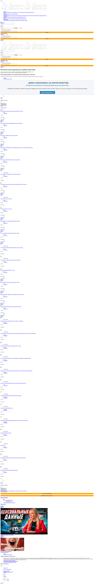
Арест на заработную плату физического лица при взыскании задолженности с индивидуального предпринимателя (18, 333)
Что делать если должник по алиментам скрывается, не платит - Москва (12, 247)
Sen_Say (5, 446)
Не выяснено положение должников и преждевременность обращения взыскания (13, 457)
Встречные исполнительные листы (6, 432)
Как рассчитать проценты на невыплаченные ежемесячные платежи (11, 395)
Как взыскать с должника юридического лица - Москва (9, 135)
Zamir (4, 471)
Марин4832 (5, 397)
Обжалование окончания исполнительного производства (9, 470)
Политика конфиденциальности (8, 571)
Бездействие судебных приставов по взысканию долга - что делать (11, 345)
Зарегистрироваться (47, 92)
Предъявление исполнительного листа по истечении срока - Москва (11, 306)
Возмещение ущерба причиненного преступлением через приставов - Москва (12, 294)
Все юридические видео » (4, 552)
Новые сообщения (4, 497)
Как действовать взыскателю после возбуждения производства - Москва (12, 111)
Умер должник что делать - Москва (6, 198)
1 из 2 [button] (1, 98)
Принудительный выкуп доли (8, 500)
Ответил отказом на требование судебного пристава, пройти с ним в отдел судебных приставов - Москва (17, 147)
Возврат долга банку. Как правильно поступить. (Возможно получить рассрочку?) (13, 383)
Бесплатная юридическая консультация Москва (11, 561)
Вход (1, 565)
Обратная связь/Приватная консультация (10, 562)
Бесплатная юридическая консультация (9, 560)
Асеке (4, 459)
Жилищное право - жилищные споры (9, 502)
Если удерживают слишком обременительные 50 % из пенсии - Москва (11, 123)
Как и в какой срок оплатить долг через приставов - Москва (10, 282)
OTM (1, 120)
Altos (4, 384)
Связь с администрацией (7, 569)
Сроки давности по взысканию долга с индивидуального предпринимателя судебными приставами (16, 358)
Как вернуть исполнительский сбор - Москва (7, 270)
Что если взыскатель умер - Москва (6, 208)
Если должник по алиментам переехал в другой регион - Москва (10, 174)
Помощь (5, 572)
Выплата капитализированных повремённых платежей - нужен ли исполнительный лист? (14, 420)
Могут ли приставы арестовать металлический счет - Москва (10, 233)
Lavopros (5, 322)
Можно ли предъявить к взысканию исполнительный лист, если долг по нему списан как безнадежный (16, 370)
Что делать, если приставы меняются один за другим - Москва (10, 159)
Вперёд (2, 97)
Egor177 (5, 434)
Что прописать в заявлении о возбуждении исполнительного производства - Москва (14, 184)
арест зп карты (3, 445)
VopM (4, 112)
